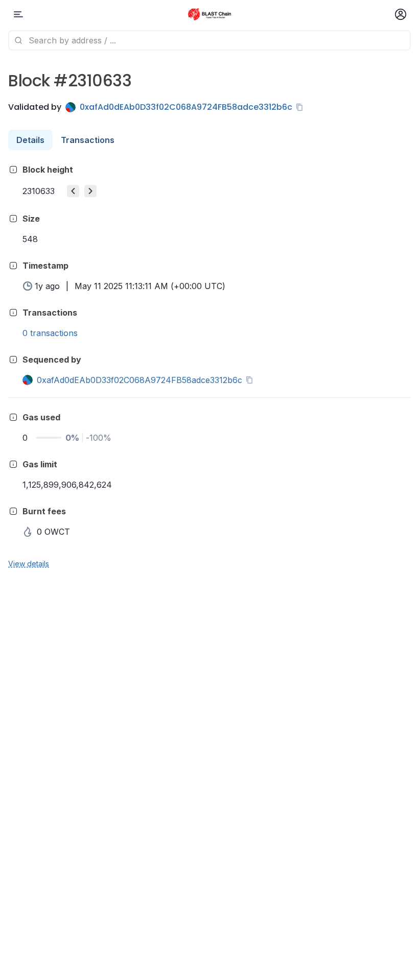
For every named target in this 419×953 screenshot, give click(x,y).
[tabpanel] (209, 365)
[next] (90, 191)
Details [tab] (30, 140)
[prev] (73, 191)
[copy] (301, 107)
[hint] (13, 169)
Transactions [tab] (87, 140)
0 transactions (50, 333)
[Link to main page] (209, 14)
